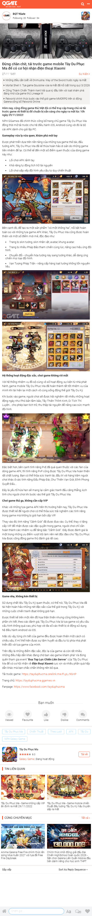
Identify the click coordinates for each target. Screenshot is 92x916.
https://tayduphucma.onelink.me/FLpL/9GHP (48, 674)
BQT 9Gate (19, 13)
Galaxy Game (26, 759)
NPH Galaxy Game (14, 738)
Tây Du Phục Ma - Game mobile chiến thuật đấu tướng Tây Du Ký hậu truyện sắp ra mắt (68, 806)
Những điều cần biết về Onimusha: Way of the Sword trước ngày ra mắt (46, 80)
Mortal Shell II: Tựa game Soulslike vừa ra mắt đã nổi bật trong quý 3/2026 (48, 85)
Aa (68, 911)
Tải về (84, 754)
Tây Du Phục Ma (13, 731)
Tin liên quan (14, 768)
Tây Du (84, 731)
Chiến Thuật (36, 731)
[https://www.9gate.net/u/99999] (7, 15)
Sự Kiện (83, 74)
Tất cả (85, 817)
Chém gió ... (18, 911)
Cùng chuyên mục (18, 817)
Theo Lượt (56, 731)
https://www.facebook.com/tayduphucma (39, 686)
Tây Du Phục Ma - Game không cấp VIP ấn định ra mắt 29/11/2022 (23, 805)
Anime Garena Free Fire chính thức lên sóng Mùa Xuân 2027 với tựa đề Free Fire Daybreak (23, 855)
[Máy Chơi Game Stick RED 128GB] (46, 40)
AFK (71, 731)
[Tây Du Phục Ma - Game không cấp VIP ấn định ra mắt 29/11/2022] (23, 787)
